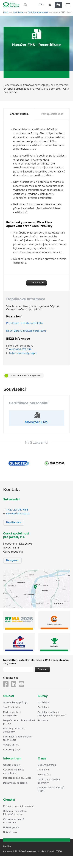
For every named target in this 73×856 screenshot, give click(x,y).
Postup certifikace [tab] (52, 114)
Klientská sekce (50, 5)
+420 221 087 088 (17, 510)
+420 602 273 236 (20, 349)
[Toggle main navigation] (67, 4)
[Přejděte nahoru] (65, 848)
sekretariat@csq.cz (18, 513)
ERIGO (59, 851)
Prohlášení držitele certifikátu (24, 323)
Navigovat (12, 560)
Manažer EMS (36, 422)
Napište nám (13, 522)
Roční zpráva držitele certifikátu (26, 331)
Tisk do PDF (36, 283)
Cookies (7, 846)
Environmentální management (25, 376)
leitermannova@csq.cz (23, 353)
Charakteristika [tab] (19, 114)
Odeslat (42, 669)
